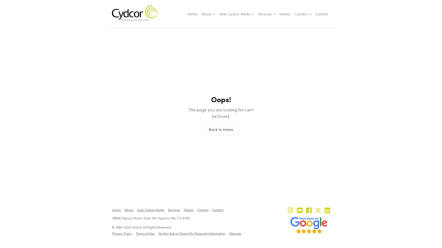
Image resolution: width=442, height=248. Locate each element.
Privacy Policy (122, 233)
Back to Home (221, 129)
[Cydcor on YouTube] (299, 211)
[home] (135, 13)
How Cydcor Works (234, 13)
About (206, 13)
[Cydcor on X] (318, 211)
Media (284, 13)
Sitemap (235, 233)
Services (265, 13)
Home (192, 13)
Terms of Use (145, 233)
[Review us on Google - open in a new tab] (309, 225)
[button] (208, 14)
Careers (301, 13)
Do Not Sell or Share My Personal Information (191, 233)
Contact (321, 13)
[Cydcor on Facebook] (309, 211)
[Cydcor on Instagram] (290, 211)
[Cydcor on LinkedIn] (327, 211)
